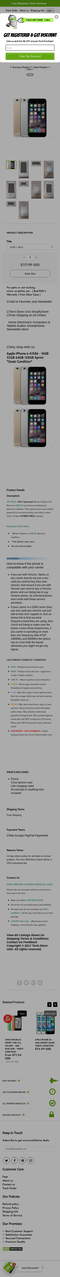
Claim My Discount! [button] (30, 56)
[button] (56, 17)
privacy (30, 75)
